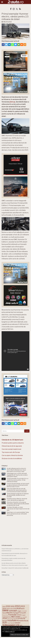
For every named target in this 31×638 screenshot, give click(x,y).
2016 (11, 608)
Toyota (12, 623)
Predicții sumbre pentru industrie (13, 443)
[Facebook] (3, 44)
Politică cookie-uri (9, 631)
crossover (24, 611)
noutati (25, 617)
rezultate (12, 620)
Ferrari (4, 615)
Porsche (13, 618)
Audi (18, 608)
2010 (8, 606)
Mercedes (15, 616)
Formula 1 (13, 614)
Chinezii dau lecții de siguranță (12, 446)
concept (13, 610)
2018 (14, 608)
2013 (22, 606)
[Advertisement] (15, 530)
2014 (4, 608)
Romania (20, 621)
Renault (4, 621)
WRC (21, 625)
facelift (23, 613)
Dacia (4, 613)
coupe (19, 611)
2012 (17, 606)
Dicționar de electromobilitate (12, 458)
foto (19, 615)
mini (22, 617)
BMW (5, 610)
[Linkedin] (9, 44)
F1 (20, 612)
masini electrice (6, 617)
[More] (24, 44)
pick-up (12, 102)
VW (17, 625)
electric (9, 612)
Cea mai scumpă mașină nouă (11, 449)
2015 (8, 608)
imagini (23, 615)
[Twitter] (6, 44)
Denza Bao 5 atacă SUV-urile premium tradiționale (15, 568)
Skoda (26, 621)
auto (23, 608)
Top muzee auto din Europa (11, 452)
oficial (4, 618)
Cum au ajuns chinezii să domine (12, 455)
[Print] (21, 44)
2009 (3, 606)
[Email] (18, 44)
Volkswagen (8, 625)
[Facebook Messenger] (15, 44)
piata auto (9, 618)
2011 (13, 606)
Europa (15, 613)
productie (21, 618)
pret (17, 618)
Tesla (8, 623)
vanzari (17, 623)
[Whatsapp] (12, 44)
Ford (7, 615)
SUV (4, 622)
